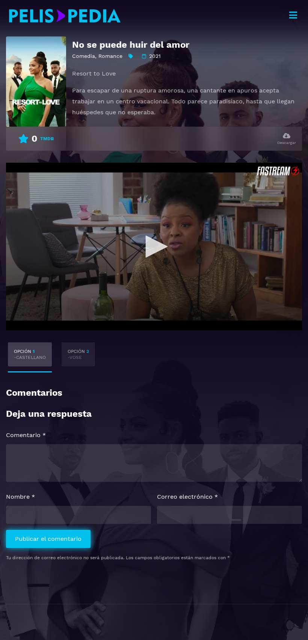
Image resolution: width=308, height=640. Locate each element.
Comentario (26, 435)
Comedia (83, 56)
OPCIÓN (30, 354)
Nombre (20, 496)
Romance (110, 56)
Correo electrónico (187, 496)
